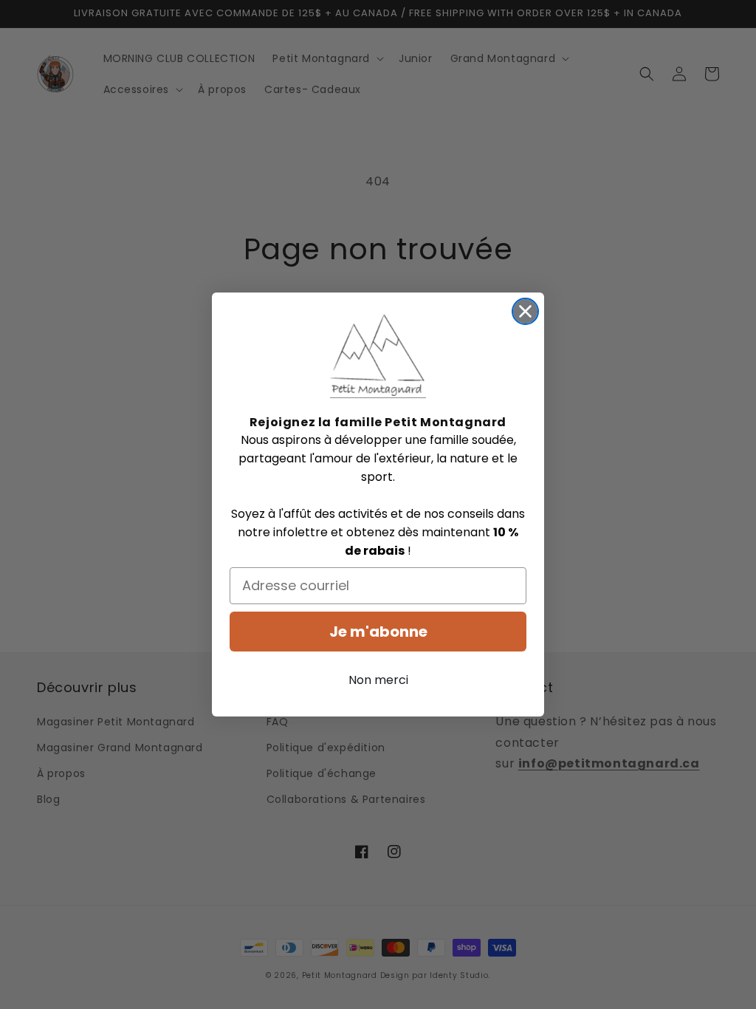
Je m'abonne (378, 631)
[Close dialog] (525, 311)
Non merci (378, 679)
